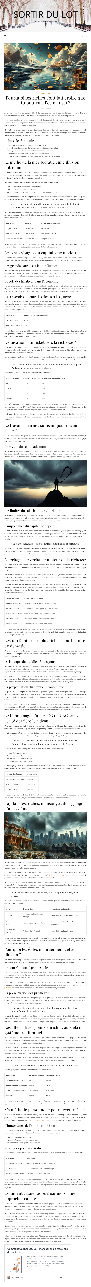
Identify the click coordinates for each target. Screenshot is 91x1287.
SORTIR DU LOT (45, 14)
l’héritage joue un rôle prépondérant (64, 875)
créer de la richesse (37, 1120)
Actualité (45, 94)
